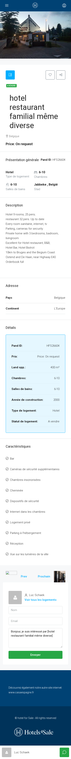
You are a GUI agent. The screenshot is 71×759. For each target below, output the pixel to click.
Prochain (44, 576)
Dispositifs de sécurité (24, 501)
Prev (24, 576)
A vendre (11, 86)
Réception (16, 543)
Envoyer (35, 655)
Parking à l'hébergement (25, 533)
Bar (12, 458)
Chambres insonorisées (25, 480)
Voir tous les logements (40, 600)
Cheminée (16, 490)
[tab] (10, 75)
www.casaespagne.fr (21, 692)
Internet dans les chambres (27, 511)
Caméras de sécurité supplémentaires (34, 469)
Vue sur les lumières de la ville (29, 554)
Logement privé (20, 522)
